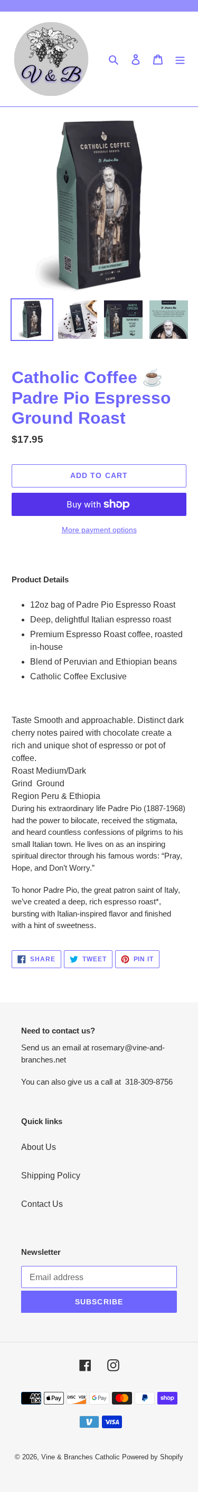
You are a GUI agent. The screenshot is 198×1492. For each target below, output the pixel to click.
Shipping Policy (50, 1175)
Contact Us (42, 1204)
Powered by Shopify (152, 1457)
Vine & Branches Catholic (80, 1457)
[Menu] (180, 59)
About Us (38, 1147)
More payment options (99, 529)
